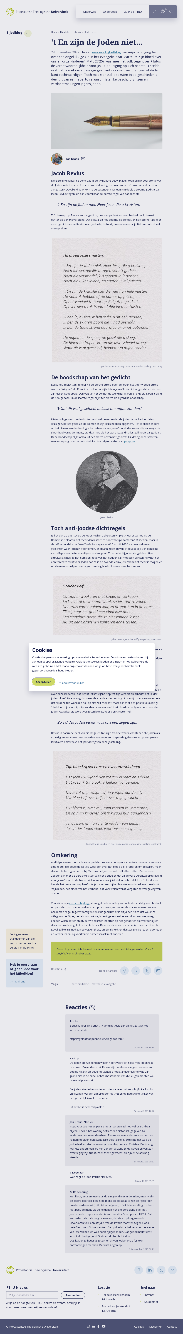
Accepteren (43, 682)
